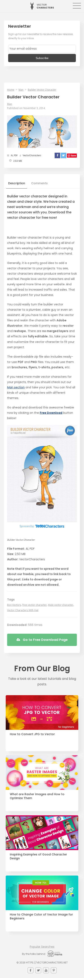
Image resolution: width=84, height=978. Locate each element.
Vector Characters (42, 6)
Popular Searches (42, 947)
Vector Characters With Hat (22, 610)
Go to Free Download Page (45, 639)
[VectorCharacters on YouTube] (46, 970)
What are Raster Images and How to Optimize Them (37, 796)
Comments (39, 183)
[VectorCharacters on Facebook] (30, 970)
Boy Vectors (14, 605)
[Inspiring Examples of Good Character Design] (42, 832)
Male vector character (60, 605)
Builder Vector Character (42, 89)
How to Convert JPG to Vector (32, 734)
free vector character (34, 605)
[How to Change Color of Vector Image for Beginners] (42, 893)
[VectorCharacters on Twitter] (38, 970)
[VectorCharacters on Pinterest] (54, 970)
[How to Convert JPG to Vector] (42, 712)
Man (21, 89)
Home (10, 89)
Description (16, 183)
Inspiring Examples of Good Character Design (38, 856)
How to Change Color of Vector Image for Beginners (41, 916)
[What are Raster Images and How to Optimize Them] (42, 772)
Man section (16, 387)
